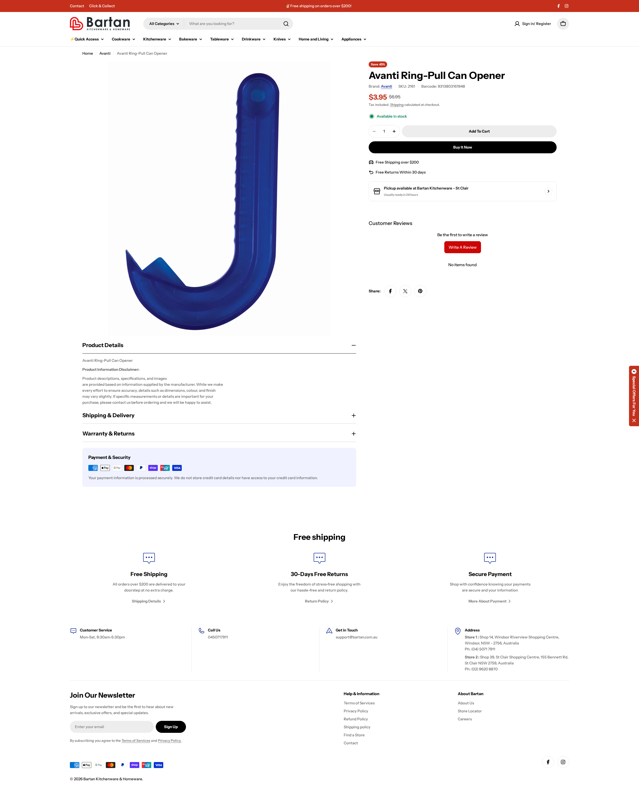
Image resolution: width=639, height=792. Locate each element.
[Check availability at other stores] (548, 191)
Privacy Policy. (169, 740)
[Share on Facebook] (390, 291)
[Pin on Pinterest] (420, 291)
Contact (77, 5)
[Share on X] (405, 291)
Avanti (105, 53)
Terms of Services (136, 740)
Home (87, 53)
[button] (634, 396)
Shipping (397, 105)
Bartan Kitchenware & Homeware (112, 779)
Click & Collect (102, 5)
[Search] (286, 24)
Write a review (463, 247)
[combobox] (218, 24)
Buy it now (462, 147)
